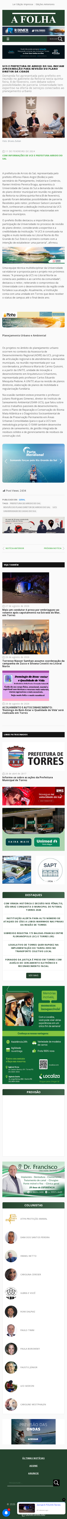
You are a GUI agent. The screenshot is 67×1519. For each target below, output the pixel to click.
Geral (22, 499)
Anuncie (33, 1473)
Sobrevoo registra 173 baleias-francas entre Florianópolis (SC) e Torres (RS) (33, 935)
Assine (33, 1465)
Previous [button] (11, 461)
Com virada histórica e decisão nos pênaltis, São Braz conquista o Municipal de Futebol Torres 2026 (33, 906)
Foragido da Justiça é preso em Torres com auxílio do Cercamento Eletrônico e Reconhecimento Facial (33, 963)
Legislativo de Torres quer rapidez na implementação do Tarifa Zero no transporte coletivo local (33, 948)
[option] (33, 319)
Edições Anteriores (45, 4)
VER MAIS (33, 975)
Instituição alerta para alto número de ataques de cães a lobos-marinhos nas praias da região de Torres (33, 921)
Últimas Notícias (33, 1458)
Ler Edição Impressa (22, 4)
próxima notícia (52, 548)
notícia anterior (15, 548)
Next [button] (58, 461)
